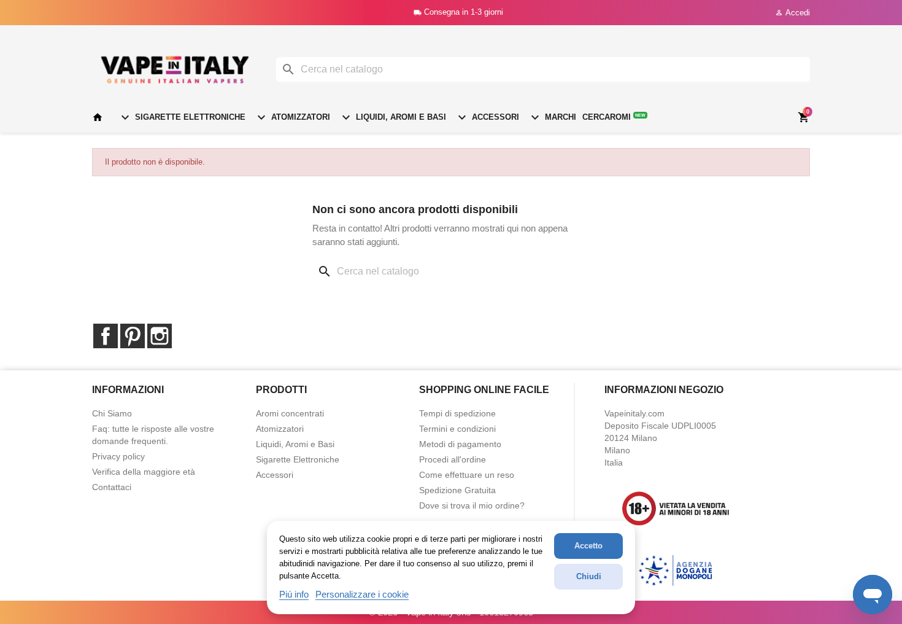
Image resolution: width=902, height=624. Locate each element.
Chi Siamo (112, 413)
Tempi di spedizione (457, 413)
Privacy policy (118, 456)
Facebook (105, 336)
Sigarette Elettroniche (181, 117)
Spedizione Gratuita (457, 490)
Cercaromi (614, 117)
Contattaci (111, 487)
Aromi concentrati (290, 413)
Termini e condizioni (457, 429)
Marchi (552, 117)
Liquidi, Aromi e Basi (392, 117)
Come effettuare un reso (466, 475)
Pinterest (132, 336)
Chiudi (588, 576)
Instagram (159, 336)
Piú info (294, 594)
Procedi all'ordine (452, 459)
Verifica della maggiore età (143, 472)
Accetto (588, 545)
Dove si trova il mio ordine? (472, 505)
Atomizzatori (292, 117)
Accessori (487, 117)
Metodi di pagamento (460, 444)
